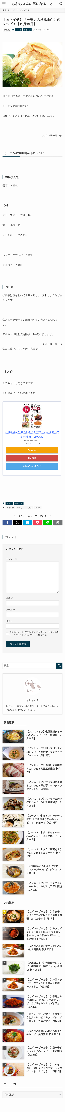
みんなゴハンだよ (24, 507)
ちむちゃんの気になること (32, 4)
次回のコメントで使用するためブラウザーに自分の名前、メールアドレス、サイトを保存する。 (34, 633)
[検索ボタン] (61, 4)
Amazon (32, 450)
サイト (9, 621)
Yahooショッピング (32, 466)
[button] (7, 522)
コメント (11, 559)
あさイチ (27, 30)
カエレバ (36, 440)
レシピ (18, 30)
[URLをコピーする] (57, 522)
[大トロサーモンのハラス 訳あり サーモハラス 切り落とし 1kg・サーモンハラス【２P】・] (32, 86)
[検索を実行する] (59, 666)
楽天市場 (32, 458)
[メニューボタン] (4, 4)
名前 (9, 598)
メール (10, 609)
